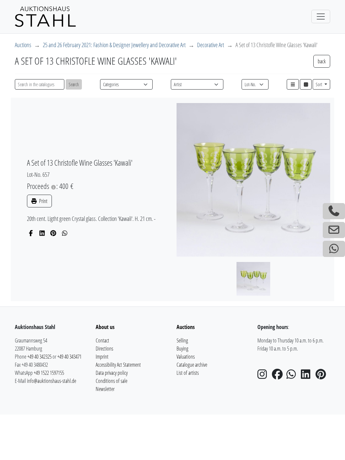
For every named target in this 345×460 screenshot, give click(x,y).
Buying (182, 348)
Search (74, 84)
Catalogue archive (192, 364)
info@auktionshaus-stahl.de (51, 381)
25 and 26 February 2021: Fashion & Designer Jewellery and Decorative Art (114, 45)
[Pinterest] (53, 233)
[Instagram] (264, 376)
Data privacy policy (112, 372)
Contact (102, 340)
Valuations (186, 356)
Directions (104, 348)
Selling (182, 340)
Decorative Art (210, 45)
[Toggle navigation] (320, 16)
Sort (319, 84)
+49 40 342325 (39, 356)
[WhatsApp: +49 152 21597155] (334, 249)
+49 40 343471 (69, 356)
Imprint (102, 356)
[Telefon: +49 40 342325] (334, 211)
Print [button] (43, 201)
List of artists (188, 372)
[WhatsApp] (65, 233)
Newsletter (105, 389)
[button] (293, 84)
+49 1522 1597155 (49, 372)
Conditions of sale (111, 381)
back (322, 61)
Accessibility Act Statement (118, 364)
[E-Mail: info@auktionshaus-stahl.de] (334, 230)
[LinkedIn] (42, 233)
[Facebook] (31, 233)
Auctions (23, 45)
